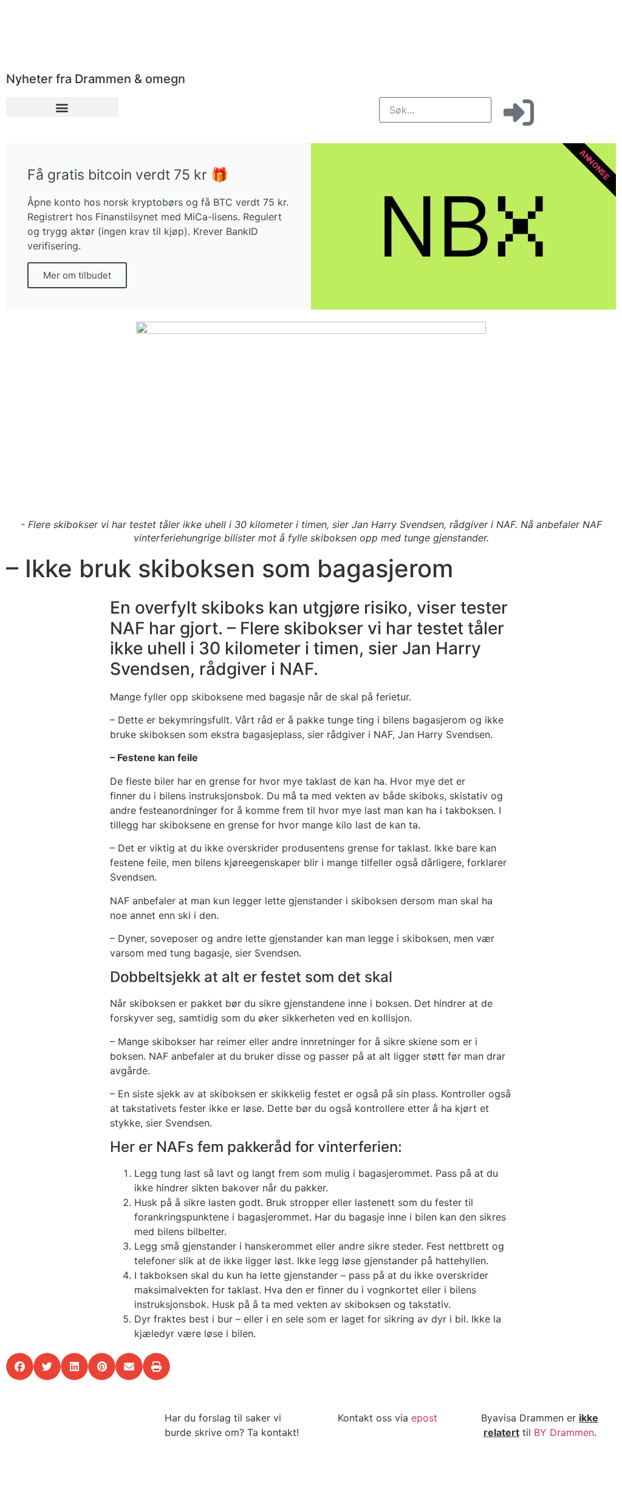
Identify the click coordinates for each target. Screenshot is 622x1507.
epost (424, 1418)
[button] (62, 107)
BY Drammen (564, 1432)
